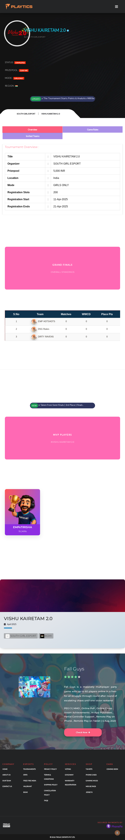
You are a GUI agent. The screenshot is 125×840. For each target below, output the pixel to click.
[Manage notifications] (117, 832)
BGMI (48, 635)
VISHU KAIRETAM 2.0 (28, 618)
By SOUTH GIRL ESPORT (34, 37)
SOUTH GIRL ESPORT (26, 113)
